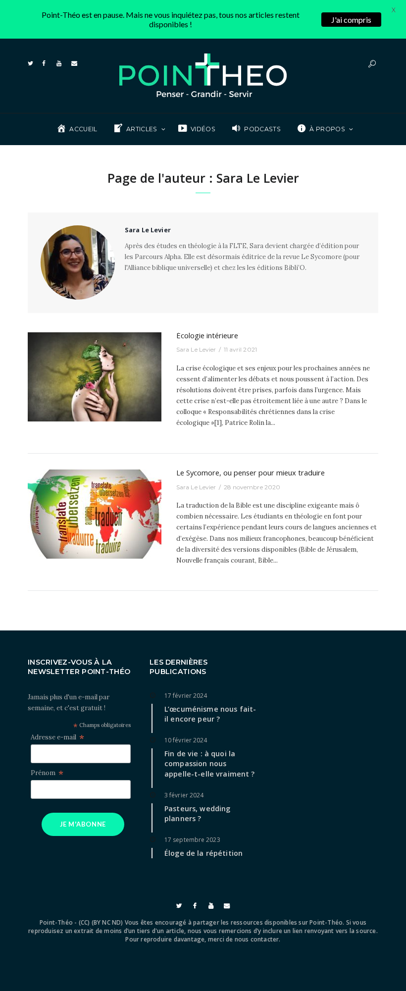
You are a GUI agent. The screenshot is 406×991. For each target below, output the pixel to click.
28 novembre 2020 (252, 487)
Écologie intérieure (207, 335)
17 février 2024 (185, 695)
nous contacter (257, 939)
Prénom (47, 773)
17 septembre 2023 (192, 839)
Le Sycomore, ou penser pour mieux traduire (250, 472)
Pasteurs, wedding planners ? (197, 814)
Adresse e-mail (57, 737)
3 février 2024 (183, 795)
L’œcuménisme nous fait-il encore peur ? (210, 714)
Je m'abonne (83, 824)
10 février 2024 (185, 740)
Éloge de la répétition (203, 853)
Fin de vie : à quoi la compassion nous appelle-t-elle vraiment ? (209, 764)
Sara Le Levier (196, 349)
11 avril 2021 (240, 349)
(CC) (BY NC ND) (101, 922)
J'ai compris (351, 19)
